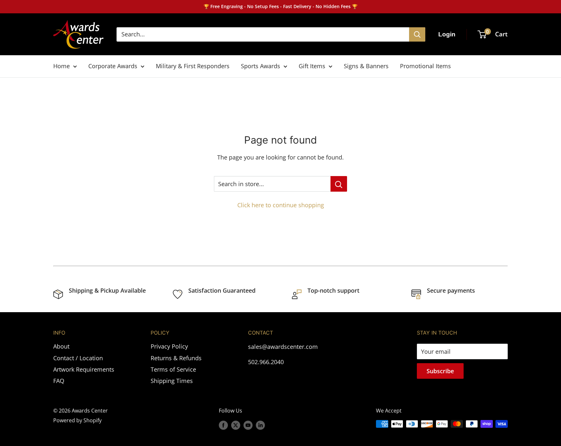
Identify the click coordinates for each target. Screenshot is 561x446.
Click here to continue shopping (280, 205)
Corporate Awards (112, 66)
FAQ (58, 381)
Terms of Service (173, 369)
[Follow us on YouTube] (248, 425)
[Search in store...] (338, 184)
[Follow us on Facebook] (223, 425)
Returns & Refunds (176, 358)
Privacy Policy (169, 346)
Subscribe (440, 371)
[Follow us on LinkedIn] (260, 425)
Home (61, 66)
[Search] (417, 34)
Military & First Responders (193, 66)
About (61, 346)
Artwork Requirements (83, 369)
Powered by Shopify (77, 420)
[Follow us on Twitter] (235, 425)
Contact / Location (78, 358)
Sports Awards (260, 66)
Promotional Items (425, 66)
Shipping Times (172, 381)
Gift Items (312, 66)
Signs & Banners (366, 66)
